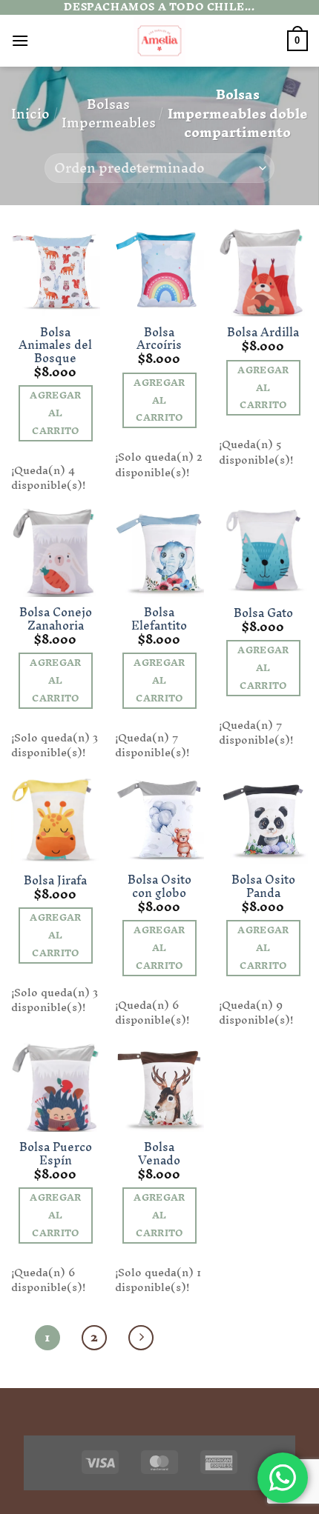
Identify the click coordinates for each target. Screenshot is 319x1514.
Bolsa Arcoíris (159, 339)
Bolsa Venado (159, 1154)
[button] (20, 40)
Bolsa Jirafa (55, 880)
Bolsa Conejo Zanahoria (55, 619)
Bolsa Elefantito (159, 619)
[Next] (141, 1337)
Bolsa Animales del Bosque (55, 345)
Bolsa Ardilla (263, 332)
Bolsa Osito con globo (159, 886)
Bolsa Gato (263, 613)
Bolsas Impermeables (109, 114)
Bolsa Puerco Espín (55, 1154)
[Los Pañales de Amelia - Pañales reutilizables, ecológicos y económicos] (159, 41)
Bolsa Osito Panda (263, 886)
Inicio (30, 114)
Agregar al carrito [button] (55, 413)
